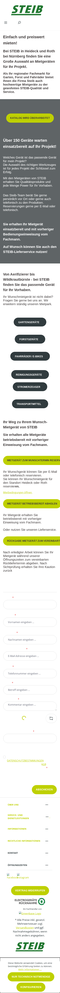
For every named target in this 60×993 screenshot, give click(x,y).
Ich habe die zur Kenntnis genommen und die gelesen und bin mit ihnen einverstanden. (31, 762)
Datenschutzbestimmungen (25, 760)
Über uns (13, 804)
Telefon (8, 666)
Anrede (8, 597)
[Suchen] (19, 22)
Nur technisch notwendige (31, 976)
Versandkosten (25, 927)
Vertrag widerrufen (30, 890)
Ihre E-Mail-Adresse (15, 649)
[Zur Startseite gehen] (27, 9)
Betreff (8, 683)
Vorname (9, 615)
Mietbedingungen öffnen (17, 492)
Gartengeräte (28, 322)
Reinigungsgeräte (29, 374)
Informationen (17, 828)
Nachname (10, 632)
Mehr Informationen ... (30, 969)
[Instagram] (23, 876)
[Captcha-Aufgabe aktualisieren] (51, 718)
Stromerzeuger (28, 387)
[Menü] (5, 22)
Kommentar (11, 699)
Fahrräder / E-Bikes (29, 356)
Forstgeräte (28, 339)
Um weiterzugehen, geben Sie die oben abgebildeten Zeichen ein (25, 729)
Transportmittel (29, 404)
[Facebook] (12, 876)
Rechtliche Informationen (24, 840)
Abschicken (44, 789)
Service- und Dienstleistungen (18, 817)
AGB (43, 764)
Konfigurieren (30, 987)
